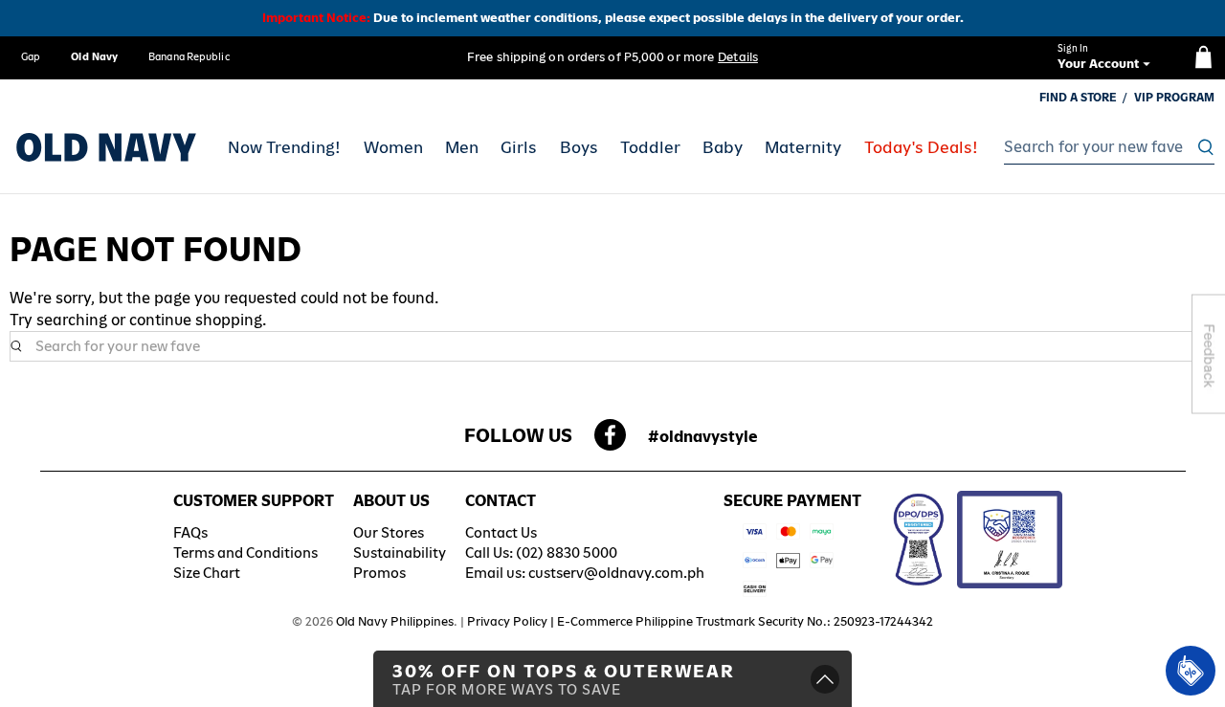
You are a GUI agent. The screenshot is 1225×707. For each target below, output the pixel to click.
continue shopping (195, 320)
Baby (722, 147)
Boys (579, 147)
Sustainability (399, 552)
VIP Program (1174, 97)
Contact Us (501, 532)
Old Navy (94, 56)
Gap (30, 56)
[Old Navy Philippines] (106, 147)
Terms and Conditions (245, 552)
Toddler (650, 147)
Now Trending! (284, 147)
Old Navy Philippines (395, 621)
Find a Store (1078, 97)
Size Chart (206, 572)
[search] (1104, 147)
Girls (519, 147)
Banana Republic (189, 56)
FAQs (190, 532)
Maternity (803, 147)
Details (738, 57)
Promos (379, 572)
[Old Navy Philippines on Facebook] (610, 440)
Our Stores (388, 532)
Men (462, 147)
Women (393, 147)
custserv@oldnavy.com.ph (616, 572)
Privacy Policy (507, 621)
